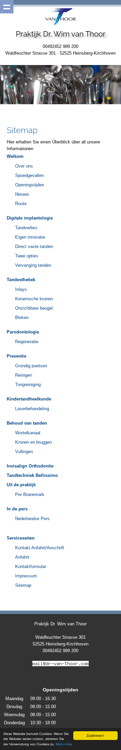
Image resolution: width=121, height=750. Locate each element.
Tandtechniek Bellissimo (32, 475)
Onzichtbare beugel (34, 308)
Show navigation (6, 6)
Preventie (16, 356)
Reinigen (23, 375)
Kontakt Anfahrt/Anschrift (39, 547)
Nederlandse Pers (32, 518)
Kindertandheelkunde (29, 398)
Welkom (15, 156)
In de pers (17, 508)
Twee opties (26, 255)
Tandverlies (26, 227)
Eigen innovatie (30, 237)
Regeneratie (26, 341)
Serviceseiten (21, 538)
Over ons (24, 166)
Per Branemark (29, 494)
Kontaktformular (30, 566)
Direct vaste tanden (34, 246)
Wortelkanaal (27, 432)
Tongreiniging (28, 384)
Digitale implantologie (30, 218)
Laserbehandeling (32, 408)
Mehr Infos (64, 744)
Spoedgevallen (29, 175)
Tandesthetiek (21, 279)
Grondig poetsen (31, 365)
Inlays (21, 289)
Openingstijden (29, 184)
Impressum (26, 575)
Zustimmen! (95, 735)
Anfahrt (22, 557)
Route (21, 203)
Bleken (22, 317)
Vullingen (24, 451)
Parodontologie (23, 331)
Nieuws (22, 194)
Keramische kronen (34, 298)
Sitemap (23, 585)
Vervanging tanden (33, 265)
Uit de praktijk (21, 484)
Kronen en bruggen (33, 442)
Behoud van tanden (27, 423)
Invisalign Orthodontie (30, 465)
